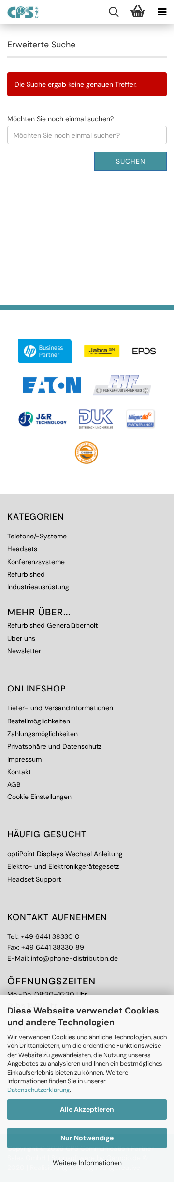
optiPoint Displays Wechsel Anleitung (65, 853)
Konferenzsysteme (36, 561)
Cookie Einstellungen (39, 796)
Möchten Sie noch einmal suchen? (60, 118)
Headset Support (34, 879)
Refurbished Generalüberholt (52, 625)
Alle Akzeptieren (87, 1109)
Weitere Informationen (87, 1162)
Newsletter (24, 650)
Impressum (24, 759)
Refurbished (26, 574)
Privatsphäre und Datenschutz (54, 746)
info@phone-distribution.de (74, 958)
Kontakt (19, 772)
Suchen (130, 161)
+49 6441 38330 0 (50, 936)
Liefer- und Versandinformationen (60, 708)
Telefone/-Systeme (37, 536)
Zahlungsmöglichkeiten (42, 733)
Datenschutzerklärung (38, 1090)
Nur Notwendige (87, 1138)
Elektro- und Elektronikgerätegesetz (63, 866)
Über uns (21, 638)
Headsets (22, 548)
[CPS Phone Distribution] (19, 12)
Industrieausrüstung (38, 587)
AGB (13, 784)
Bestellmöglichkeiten (38, 721)
